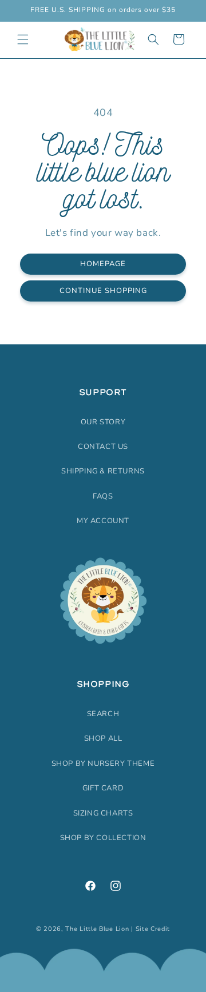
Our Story (103, 422)
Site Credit (153, 929)
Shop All (103, 738)
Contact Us (103, 446)
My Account (103, 521)
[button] (22, 39)
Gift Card (103, 788)
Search (103, 714)
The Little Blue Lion (97, 929)
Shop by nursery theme (103, 763)
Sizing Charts (103, 813)
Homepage (103, 264)
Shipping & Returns (103, 471)
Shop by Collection (103, 838)
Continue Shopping (103, 291)
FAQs (103, 496)
